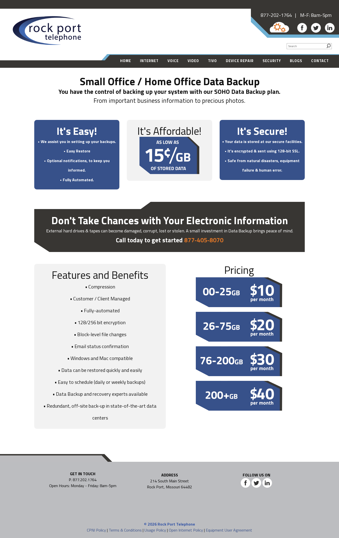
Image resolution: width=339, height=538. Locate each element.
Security (272, 61)
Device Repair (240, 61)
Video (193, 61)
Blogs (296, 61)
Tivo (212, 61)
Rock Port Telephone (176, 524)
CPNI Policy (96, 530)
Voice (173, 61)
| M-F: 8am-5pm (312, 15)
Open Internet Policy (186, 530)
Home (125, 61)
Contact (320, 61)
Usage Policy (155, 530)
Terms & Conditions (125, 530)
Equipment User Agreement (229, 530)
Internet (149, 61)
